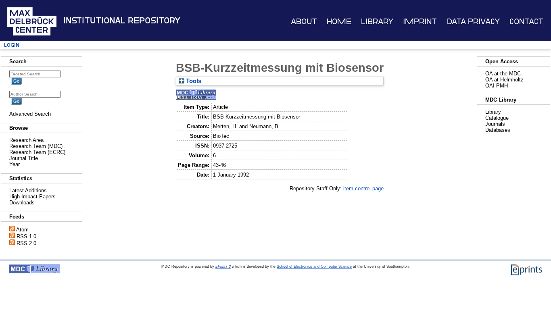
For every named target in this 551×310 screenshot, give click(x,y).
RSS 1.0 (26, 236)
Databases (497, 130)
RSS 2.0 (26, 243)
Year (14, 164)
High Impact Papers (32, 196)
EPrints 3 (223, 266)
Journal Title (23, 158)
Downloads (22, 203)
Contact (526, 21)
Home (339, 21)
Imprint (420, 21)
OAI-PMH (496, 86)
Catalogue (497, 118)
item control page (363, 188)
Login (11, 45)
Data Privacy (473, 21)
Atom (22, 230)
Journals (495, 124)
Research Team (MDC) (36, 146)
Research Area (26, 140)
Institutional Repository (121, 21)
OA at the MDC (503, 74)
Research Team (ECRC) (37, 152)
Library (377, 21)
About (304, 21)
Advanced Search (30, 114)
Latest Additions (28, 190)
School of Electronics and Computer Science (314, 266)
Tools (192, 81)
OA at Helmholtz (504, 80)
